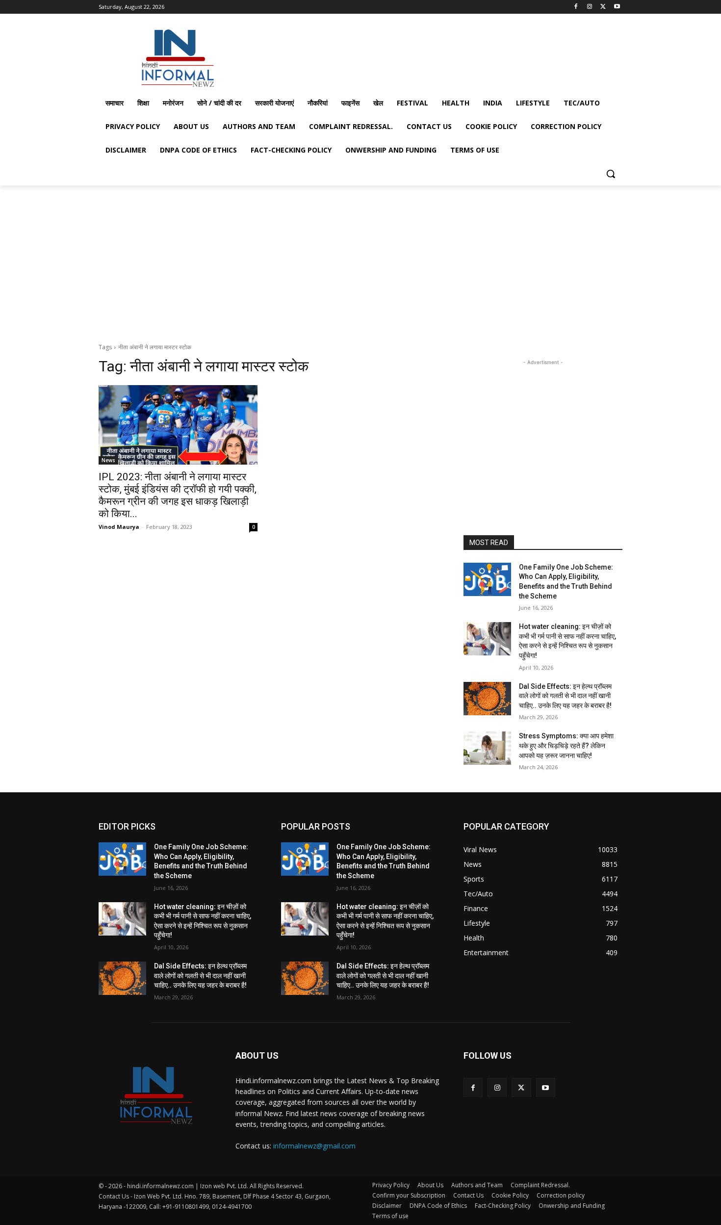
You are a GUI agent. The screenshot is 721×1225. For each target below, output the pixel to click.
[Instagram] (589, 7)
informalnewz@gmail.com (314, 1145)
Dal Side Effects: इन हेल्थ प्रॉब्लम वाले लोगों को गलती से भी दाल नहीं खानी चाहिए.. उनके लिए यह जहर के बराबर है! (565, 695)
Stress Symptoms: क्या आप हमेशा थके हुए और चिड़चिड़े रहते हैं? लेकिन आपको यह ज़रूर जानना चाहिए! (566, 745)
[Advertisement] (434, 56)
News (108, 460)
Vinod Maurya (119, 526)
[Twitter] (603, 7)
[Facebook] (576, 7)
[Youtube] (616, 7)
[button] (610, 173)
